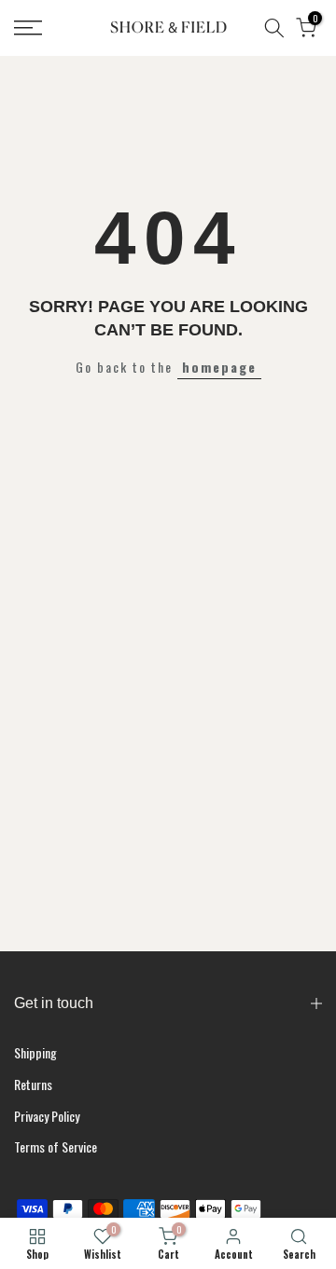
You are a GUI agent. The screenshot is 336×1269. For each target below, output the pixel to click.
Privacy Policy (46, 1116)
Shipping (35, 1052)
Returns (33, 1084)
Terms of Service (55, 1146)
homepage (219, 366)
